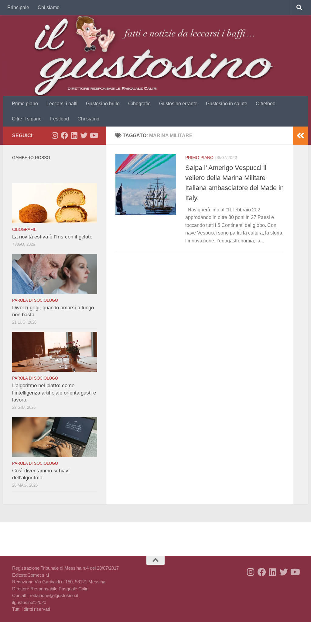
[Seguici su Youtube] (93, 135)
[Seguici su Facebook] (64, 135)
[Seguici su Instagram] (54, 135)
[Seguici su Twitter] (83, 135)
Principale (18, 7)
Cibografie (139, 103)
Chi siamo (49, 7)
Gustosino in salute (226, 103)
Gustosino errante (178, 103)
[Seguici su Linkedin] (74, 135)
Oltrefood (265, 103)
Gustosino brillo (103, 103)
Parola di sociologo (35, 300)
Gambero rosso (31, 157)
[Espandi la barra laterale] (300, 136)
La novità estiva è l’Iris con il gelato (52, 237)
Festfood (59, 118)
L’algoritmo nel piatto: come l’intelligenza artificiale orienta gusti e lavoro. (54, 393)
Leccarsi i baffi (61, 103)
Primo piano (25, 103)
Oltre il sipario (27, 118)
